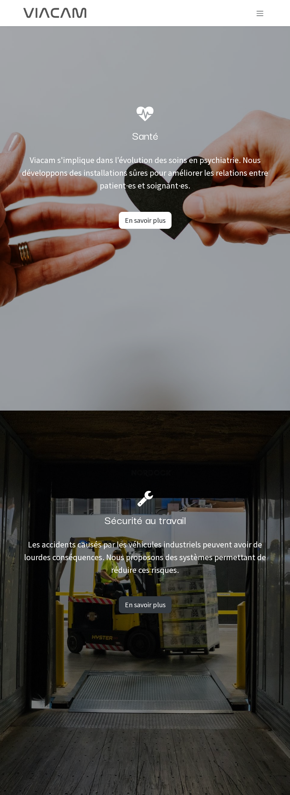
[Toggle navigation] (260, 13)
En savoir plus (145, 220)
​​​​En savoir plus (145, 604)
